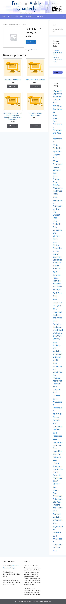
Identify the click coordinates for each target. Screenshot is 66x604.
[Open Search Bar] (64, 16)
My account (29, 16)
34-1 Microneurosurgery (57, 302)
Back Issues (39, 16)
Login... (57, 72)
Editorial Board (19, 16)
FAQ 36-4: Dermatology (57, 109)
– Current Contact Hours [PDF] (57, 53)
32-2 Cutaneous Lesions (58, 426)
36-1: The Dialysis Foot (57, 155)
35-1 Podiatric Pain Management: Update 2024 (57, 230)
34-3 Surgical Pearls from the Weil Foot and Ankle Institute (57, 281)
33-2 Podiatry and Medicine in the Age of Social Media (57, 351)
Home (3, 16)
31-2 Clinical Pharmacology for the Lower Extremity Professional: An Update (58, 472)
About (10, 16)
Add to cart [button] (12, 86)
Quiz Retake (11, 24)
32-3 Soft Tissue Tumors (57, 417)
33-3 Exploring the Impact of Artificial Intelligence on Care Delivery (58, 330)
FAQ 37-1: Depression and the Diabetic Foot (57, 97)
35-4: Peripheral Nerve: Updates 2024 (57, 167)
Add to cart (31, 42)
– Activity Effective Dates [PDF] (58, 59)
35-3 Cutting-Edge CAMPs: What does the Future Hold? (58, 185)
